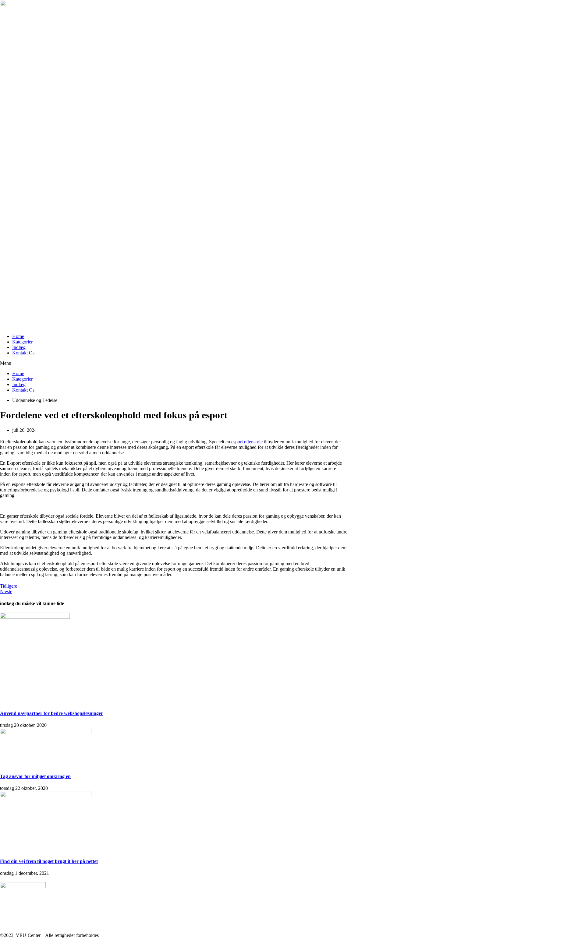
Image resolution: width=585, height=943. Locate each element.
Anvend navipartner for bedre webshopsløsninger (51, 713)
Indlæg (19, 347)
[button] (173, 363)
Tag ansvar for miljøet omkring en (35, 776)
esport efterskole (247, 441)
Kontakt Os (23, 352)
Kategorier (22, 341)
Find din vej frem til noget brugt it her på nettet (49, 861)
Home (18, 336)
